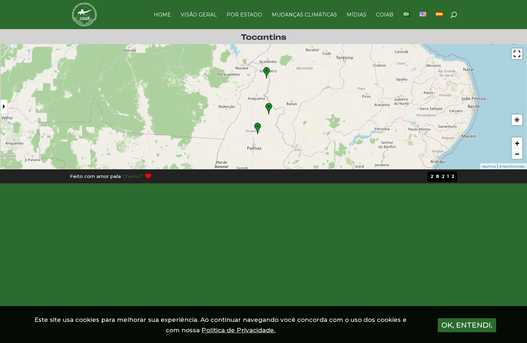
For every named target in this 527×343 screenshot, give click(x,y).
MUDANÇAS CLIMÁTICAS (304, 15)
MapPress (489, 166)
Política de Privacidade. (238, 330)
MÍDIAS (356, 15)
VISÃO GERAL (199, 15)
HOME (162, 15)
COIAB (384, 15)
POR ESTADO (244, 15)
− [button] (517, 153)
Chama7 (132, 176)
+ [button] (517, 142)
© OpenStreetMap (512, 166)
